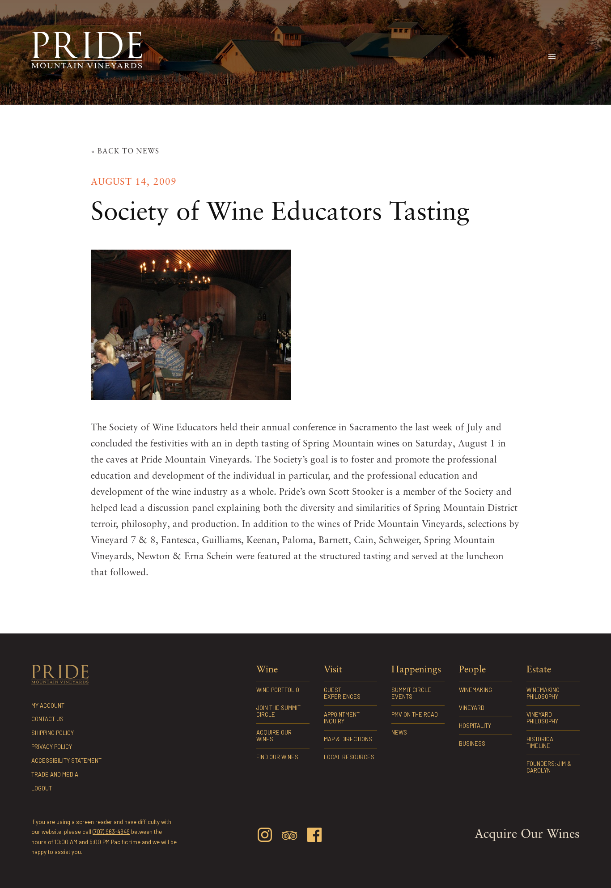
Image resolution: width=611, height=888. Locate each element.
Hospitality (475, 725)
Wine (267, 670)
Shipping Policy (52, 732)
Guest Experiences (342, 693)
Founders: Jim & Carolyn (548, 767)
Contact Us (47, 718)
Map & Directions (348, 739)
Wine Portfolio (277, 689)
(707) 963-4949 (111, 831)
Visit (333, 670)
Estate (538, 670)
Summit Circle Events (411, 693)
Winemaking (475, 689)
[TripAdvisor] (289, 837)
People (472, 670)
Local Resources (349, 757)
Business (472, 743)
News (399, 732)
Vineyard (471, 707)
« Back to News (125, 151)
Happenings (416, 670)
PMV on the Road (414, 714)
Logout (41, 788)
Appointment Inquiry (342, 718)
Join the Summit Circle (278, 711)
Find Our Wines (277, 757)
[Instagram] (265, 836)
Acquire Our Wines (274, 736)
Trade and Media (54, 774)
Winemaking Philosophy (543, 693)
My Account (47, 705)
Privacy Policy (51, 746)
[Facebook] (314, 836)
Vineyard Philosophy (542, 718)
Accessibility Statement (66, 760)
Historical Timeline (541, 742)
